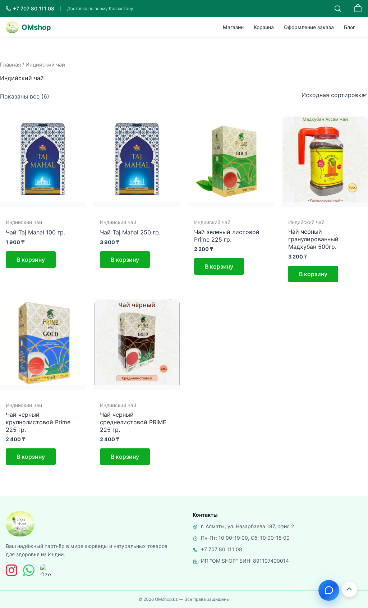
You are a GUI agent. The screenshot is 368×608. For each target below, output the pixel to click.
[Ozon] (46, 570)
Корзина (264, 27)
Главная (10, 64)
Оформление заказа (309, 27)
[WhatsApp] (28, 570)
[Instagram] (11, 570)
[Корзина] (358, 8)
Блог (349, 27)
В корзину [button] (31, 259)
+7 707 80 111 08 (221, 549)
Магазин (233, 27)
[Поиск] (338, 8)
